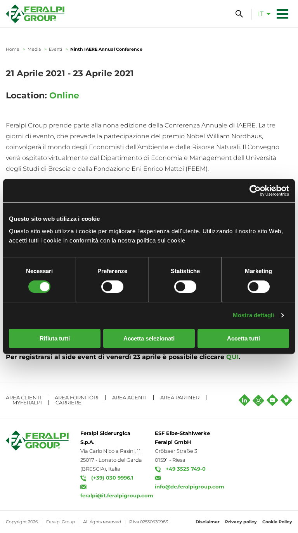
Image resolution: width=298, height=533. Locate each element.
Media (34, 49)
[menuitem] (262, 13)
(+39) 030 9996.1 (112, 478)
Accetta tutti (243, 338)
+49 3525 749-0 (186, 469)
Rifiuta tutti (55, 338)
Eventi (55, 49)
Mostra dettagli (253, 315)
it (260, 13)
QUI (232, 357)
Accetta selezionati (149, 338)
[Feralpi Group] (35, 13)
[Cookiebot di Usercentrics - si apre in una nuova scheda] (255, 190)
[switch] (112, 286)
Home (12, 49)
